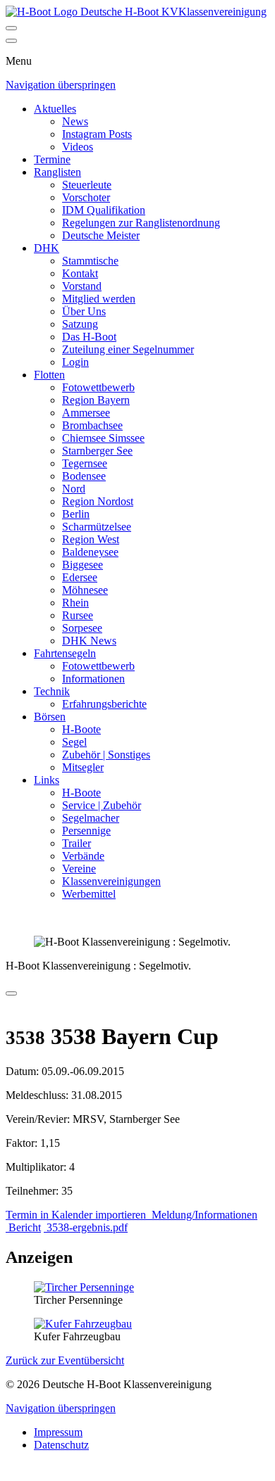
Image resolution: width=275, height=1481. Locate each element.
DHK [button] (46, 248)
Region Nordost (97, 501)
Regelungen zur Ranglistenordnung (141, 223)
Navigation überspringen (61, 85)
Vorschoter (86, 197)
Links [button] (46, 780)
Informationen (93, 679)
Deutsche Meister (101, 235)
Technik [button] (52, 691)
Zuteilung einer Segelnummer (128, 349)
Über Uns (84, 311)
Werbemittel (89, 894)
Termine (52, 159)
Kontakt (80, 273)
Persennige (86, 831)
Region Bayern (96, 400)
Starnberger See (97, 451)
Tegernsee (84, 463)
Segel (74, 742)
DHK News (89, 641)
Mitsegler (83, 767)
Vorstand (82, 286)
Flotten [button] (49, 375)
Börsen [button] (50, 717)
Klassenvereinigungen (111, 881)
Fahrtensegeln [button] (65, 653)
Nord (73, 489)
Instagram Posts (97, 134)
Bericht (23, 1227)
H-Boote (81, 729)
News (75, 121)
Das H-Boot (89, 337)
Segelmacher (90, 818)
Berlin (76, 514)
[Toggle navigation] (11, 28)
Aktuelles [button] (55, 109)
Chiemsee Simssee (103, 438)
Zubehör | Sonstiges (106, 755)
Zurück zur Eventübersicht (65, 1360)
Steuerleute (86, 185)
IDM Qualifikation (103, 210)
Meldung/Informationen (203, 1215)
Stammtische (90, 261)
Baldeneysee (90, 552)
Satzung (80, 324)
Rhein (75, 603)
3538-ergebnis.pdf (86, 1227)
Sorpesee (82, 628)
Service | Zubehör (101, 805)
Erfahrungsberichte (104, 704)
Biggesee (82, 565)
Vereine (79, 869)
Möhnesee (85, 590)
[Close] (11, 41)
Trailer (76, 843)
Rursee (77, 615)
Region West (90, 539)
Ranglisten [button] (57, 172)
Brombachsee (92, 425)
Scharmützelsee (96, 527)
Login (75, 362)
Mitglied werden (98, 299)
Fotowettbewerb (98, 387)
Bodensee (84, 476)
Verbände (83, 856)
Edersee (79, 577)
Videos (77, 147)
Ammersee (86, 413)
